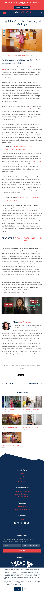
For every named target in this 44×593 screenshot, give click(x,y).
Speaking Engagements (22, 494)
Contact (22, 519)
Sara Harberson (24, 55)
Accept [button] (17, 589)
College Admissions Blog (22, 509)
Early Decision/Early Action (30, 366)
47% (26, 210)
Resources (22, 503)
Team (22, 476)
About (22, 473)
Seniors (22, 368)
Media (22, 479)
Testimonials (22, 481)
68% (14, 215)
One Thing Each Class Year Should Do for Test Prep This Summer (20, 427)
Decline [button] (26, 589)
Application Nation (22, 496)
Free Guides (22, 506)
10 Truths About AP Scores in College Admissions (16, 409)
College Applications (13, 366)
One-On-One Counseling (22, 491)
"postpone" (6, 264)
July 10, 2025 (12, 55)
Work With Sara (22, 488)
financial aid (28, 109)
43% (31, 213)
